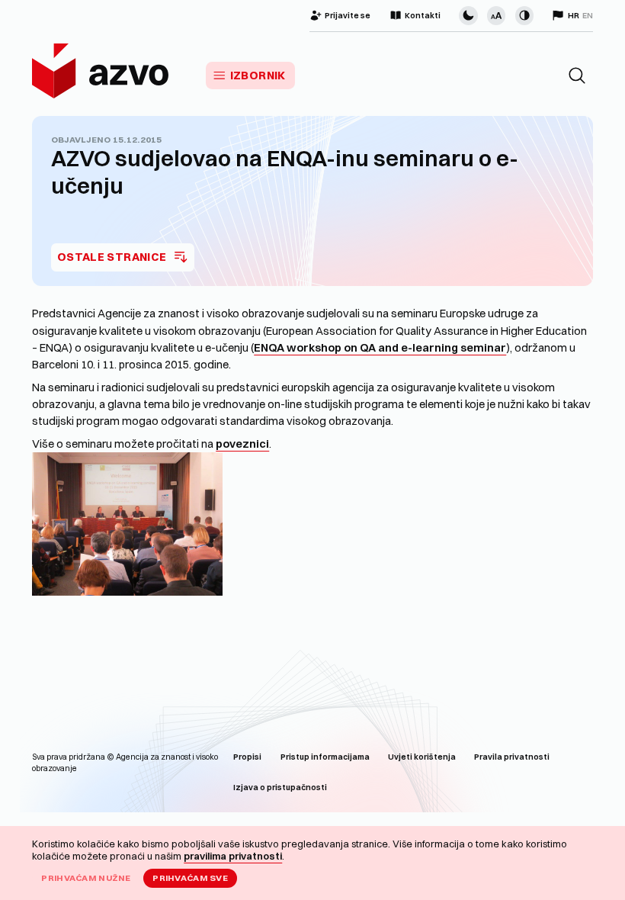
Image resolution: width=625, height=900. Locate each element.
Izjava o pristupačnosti (280, 787)
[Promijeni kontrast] (524, 15)
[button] (577, 75)
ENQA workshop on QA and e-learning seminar (380, 348)
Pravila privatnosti (512, 757)
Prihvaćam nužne (85, 878)
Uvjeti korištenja (422, 757)
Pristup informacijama (325, 757)
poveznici (242, 444)
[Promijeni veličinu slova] (496, 15)
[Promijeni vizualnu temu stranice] (468, 15)
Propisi (247, 757)
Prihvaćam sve (190, 878)
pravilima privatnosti (233, 856)
